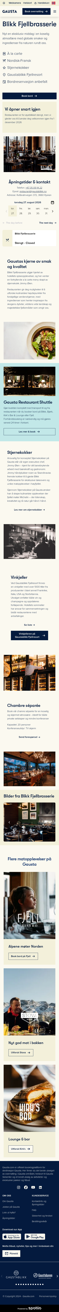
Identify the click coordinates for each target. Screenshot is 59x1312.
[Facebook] (26, 1187)
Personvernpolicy (47, 1296)
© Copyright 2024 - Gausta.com (18, 1296)
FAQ (34, 1210)
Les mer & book (29, 432)
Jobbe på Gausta (11, 1207)
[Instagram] (18, 1187)
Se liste (28, 624)
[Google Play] (35, 1237)
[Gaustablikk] (16, 1274)
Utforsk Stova (21, 1053)
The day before (14, 222)
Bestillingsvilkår (39, 1221)
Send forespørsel (28, 737)
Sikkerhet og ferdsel (42, 1215)
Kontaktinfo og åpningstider (39, 1203)
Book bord (30, 96)
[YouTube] (33, 1187)
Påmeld (11, 1253)
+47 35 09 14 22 (34, 187)
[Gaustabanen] (43, 1276)
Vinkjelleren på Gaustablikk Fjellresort (30, 635)
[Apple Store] (11, 1237)
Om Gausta (7, 1201)
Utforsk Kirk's (20, 1149)
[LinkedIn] (40, 1187)
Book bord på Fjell (23, 956)
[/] (9, 11)
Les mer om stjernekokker (28, 509)
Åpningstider (8, 1218)
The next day (46, 222)
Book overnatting (36, 11)
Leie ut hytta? (9, 1212)
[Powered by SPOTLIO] (29, 1308)
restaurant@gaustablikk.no (33, 191)
